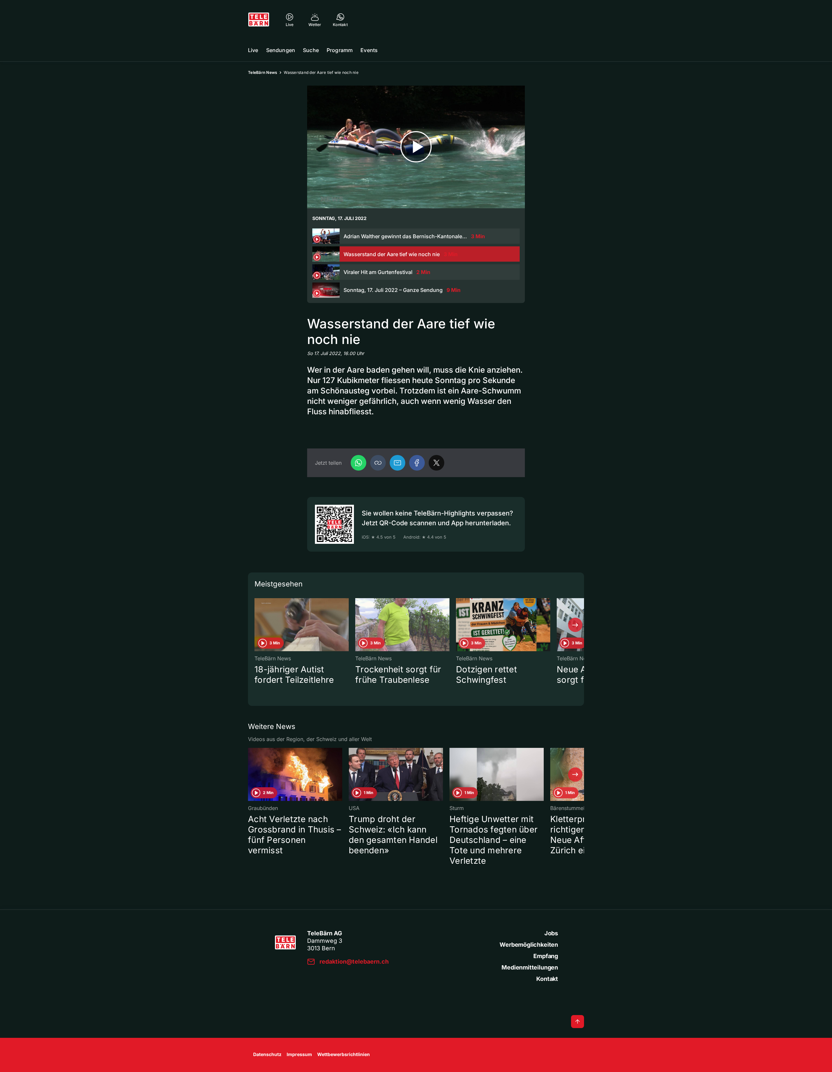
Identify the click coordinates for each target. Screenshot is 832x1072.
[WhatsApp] (358, 463)
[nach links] (257, 625)
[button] (378, 463)
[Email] (397, 463)
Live (253, 50)
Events (369, 50)
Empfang (545, 956)
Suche (311, 50)
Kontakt (547, 978)
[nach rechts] (575, 625)
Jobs (551, 933)
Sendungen (280, 50)
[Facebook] (417, 463)
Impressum (299, 1054)
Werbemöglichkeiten (529, 944)
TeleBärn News (262, 72)
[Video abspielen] (416, 147)
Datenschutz (267, 1054)
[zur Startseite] (258, 19)
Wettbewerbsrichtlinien (343, 1054)
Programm (340, 50)
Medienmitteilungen (529, 967)
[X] (436, 463)
